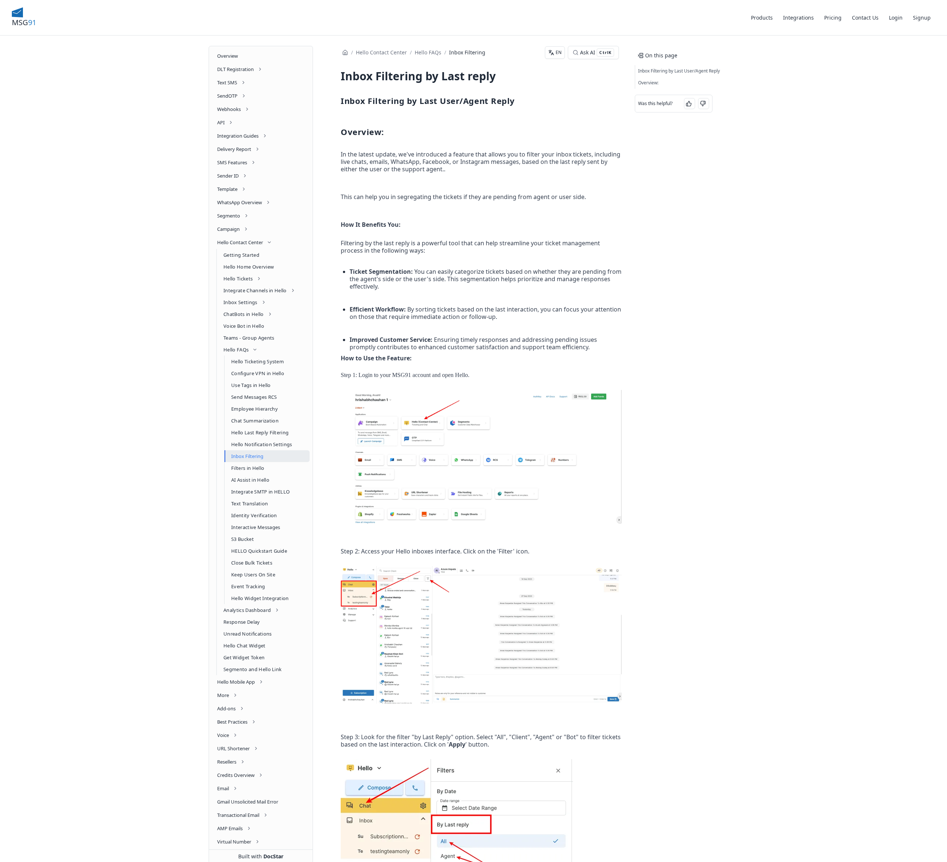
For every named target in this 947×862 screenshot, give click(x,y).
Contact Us (865, 17)
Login (896, 17)
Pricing (833, 17)
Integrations (798, 17)
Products (762, 17)
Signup (922, 17)
